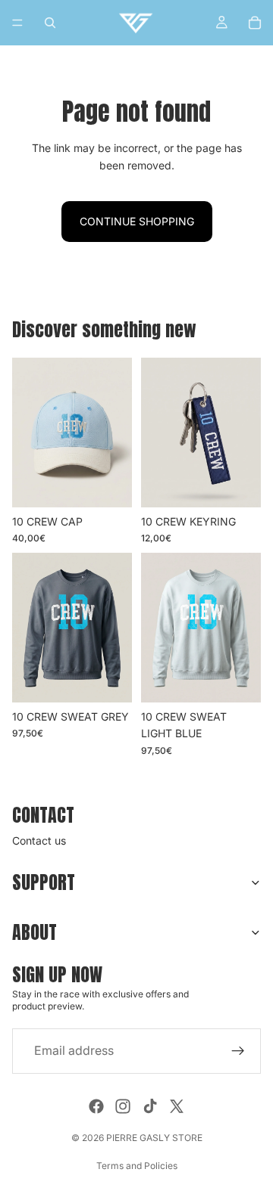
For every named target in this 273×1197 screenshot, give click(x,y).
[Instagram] (123, 1106)
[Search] (50, 22)
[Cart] (254, 22)
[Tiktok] (150, 1106)
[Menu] (17, 22)
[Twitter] (177, 1106)
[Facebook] (96, 1106)
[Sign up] (238, 1051)
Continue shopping (137, 221)
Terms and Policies (136, 1165)
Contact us (39, 840)
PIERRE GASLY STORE (154, 1137)
